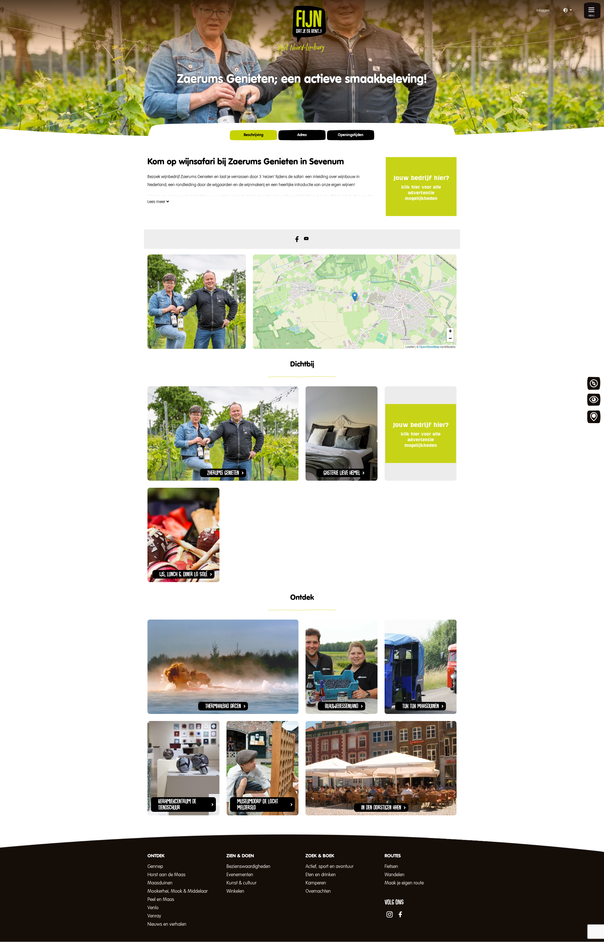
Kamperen (316, 883)
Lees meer (156, 202)
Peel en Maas (160, 899)
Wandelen (394, 874)
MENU (591, 16)
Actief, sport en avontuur (329, 866)
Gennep (155, 866)
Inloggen (543, 10)
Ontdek (593, 383)
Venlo (153, 907)
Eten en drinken (321, 874)
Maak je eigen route (404, 883)
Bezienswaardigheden (248, 866)
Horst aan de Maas (166, 874)
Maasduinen (159, 883)
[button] (567, 10)
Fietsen (391, 866)
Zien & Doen (593, 400)
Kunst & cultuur (241, 883)
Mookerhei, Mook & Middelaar (177, 891)
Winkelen (235, 891)
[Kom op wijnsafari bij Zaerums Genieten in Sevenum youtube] (307, 239)
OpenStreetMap (429, 347)
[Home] (301, 29)
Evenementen (239, 874)
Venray (154, 916)
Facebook (297, 239)
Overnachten (318, 891)
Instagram (389, 914)
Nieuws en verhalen (166, 924)
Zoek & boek (593, 417)
